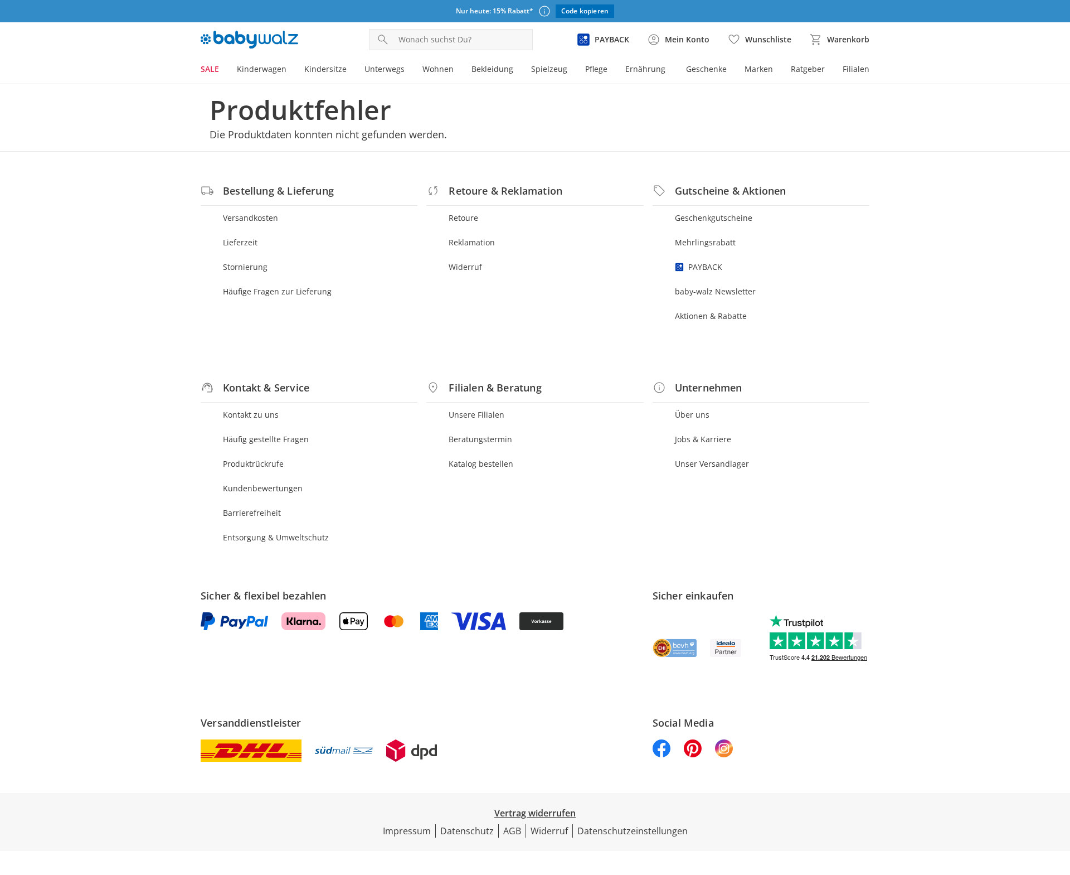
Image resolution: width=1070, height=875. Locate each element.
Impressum (407, 831)
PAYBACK (705, 267)
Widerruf (465, 267)
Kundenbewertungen (263, 488)
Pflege (596, 69)
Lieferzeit (240, 242)
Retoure (463, 217)
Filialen (856, 69)
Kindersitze (325, 69)
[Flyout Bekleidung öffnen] (517, 70)
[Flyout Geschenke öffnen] (731, 70)
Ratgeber (808, 69)
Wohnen (438, 69)
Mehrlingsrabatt (705, 242)
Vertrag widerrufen (535, 813)
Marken (759, 69)
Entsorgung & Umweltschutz (276, 537)
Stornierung (245, 267)
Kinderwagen (261, 69)
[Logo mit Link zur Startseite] (249, 40)
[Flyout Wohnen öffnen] (458, 70)
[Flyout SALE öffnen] (223, 70)
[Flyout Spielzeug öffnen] (571, 70)
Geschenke (706, 69)
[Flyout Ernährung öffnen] (669, 70)
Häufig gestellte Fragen (266, 439)
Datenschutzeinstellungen (632, 831)
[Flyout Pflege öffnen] (611, 70)
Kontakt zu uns (251, 414)
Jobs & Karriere (703, 439)
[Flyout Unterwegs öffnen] (409, 70)
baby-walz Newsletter (715, 291)
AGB (512, 831)
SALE (210, 69)
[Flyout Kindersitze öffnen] (351, 70)
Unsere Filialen (476, 414)
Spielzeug (549, 69)
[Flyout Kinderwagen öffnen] (290, 70)
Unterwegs (384, 69)
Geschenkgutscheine (713, 217)
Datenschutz (467, 831)
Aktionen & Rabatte (711, 316)
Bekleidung (492, 69)
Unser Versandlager (712, 463)
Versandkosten (250, 217)
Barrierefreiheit (252, 512)
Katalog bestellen (481, 463)
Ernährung (645, 69)
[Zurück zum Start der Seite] (1056, 794)
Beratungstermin (480, 439)
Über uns (692, 414)
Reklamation (472, 242)
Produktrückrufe (253, 463)
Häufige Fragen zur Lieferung (277, 291)
